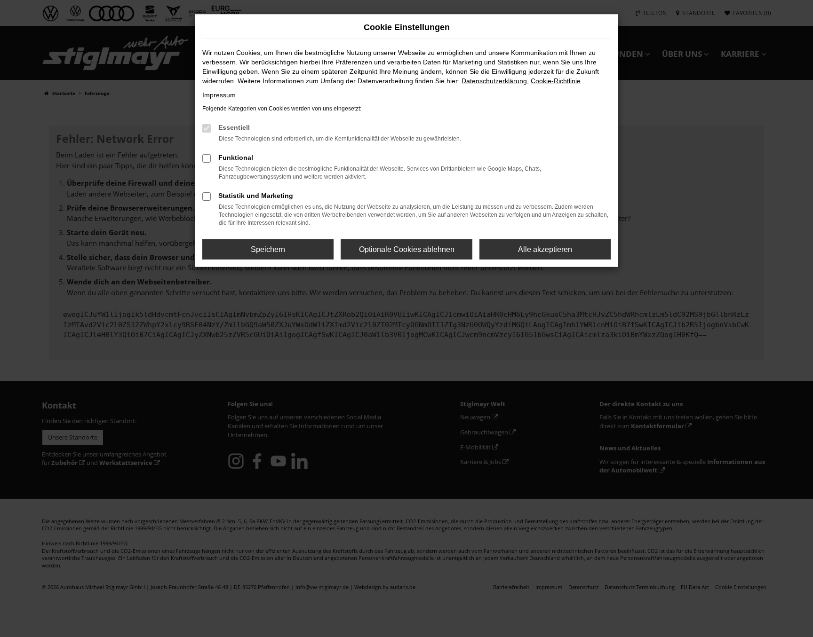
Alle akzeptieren (545, 249)
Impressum (219, 95)
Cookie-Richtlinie (556, 81)
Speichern (268, 249)
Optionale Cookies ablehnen (406, 249)
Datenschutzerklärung (494, 81)
